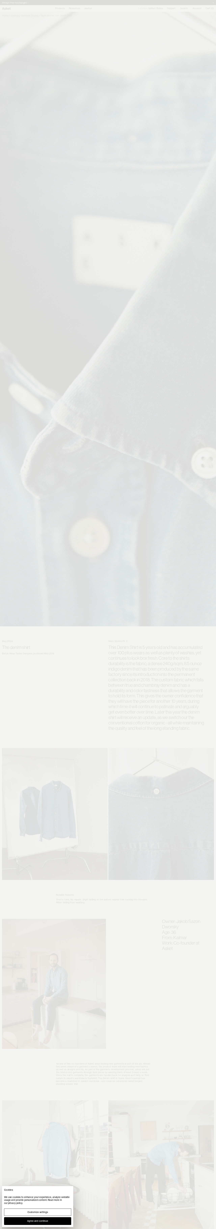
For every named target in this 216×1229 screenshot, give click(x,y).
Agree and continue (37, 1221)
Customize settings (38, 1212)
